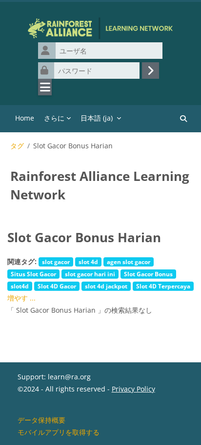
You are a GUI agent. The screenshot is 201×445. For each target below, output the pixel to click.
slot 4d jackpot (106, 286)
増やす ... (21, 298)
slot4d (20, 286)
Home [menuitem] (24, 118)
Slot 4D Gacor (57, 286)
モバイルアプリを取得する (59, 432)
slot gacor (56, 262)
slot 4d (88, 262)
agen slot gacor (128, 262)
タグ (17, 146)
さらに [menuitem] (54, 118)
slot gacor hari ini (90, 274)
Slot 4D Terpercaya (163, 286)
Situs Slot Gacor (33, 274)
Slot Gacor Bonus (148, 274)
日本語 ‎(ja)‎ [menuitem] (96, 118)
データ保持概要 (41, 420)
